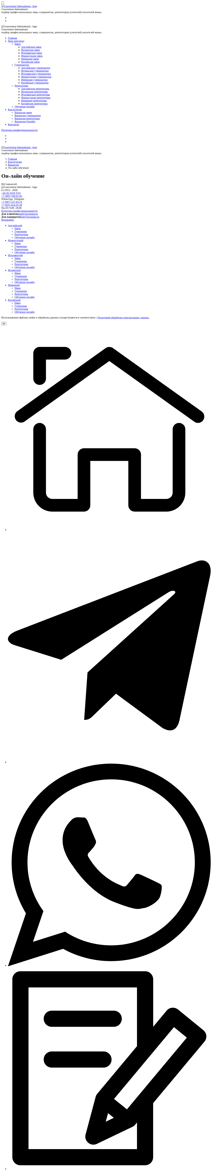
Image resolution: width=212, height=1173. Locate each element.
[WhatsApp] (109, 965)
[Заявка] (109, 1168)
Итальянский (15, 255)
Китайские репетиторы (34, 103)
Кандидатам (15, 109)
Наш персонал (16, 41)
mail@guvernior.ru (28, 213)
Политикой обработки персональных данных (123, 317)
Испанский (14, 270)
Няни (18, 44)
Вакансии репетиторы (27, 118)
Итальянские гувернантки (36, 73)
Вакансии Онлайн (25, 121)
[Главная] (109, 529)
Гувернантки (22, 64)
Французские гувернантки (36, 76)
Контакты (13, 124)
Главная (12, 38)
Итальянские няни (31, 53)
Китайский (14, 300)
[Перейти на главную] (19, 147)
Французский (15, 240)
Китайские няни (30, 61)
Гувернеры (21, 231)
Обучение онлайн (25, 106)
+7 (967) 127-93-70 (11, 202)
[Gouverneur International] (19, 6)
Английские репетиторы (35, 88)
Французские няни (32, 55)
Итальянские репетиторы (35, 94)
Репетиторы (21, 85)
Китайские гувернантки (35, 82)
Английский (15, 225)
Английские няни (31, 47)
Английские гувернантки (35, 67)
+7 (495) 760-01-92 (11, 196)
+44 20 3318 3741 (11, 193)
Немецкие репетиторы (34, 100)
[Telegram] (109, 762)
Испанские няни (30, 50)
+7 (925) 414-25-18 (11, 205)
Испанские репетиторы (34, 91)
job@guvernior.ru (30, 216)
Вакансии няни (23, 112)
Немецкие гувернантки (34, 79)
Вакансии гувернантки (28, 115)
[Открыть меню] (2, 3)
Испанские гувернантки (35, 70)
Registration (7, 219)
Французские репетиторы (35, 97)
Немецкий (14, 285)
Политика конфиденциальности (19, 130)
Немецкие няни (30, 58)
